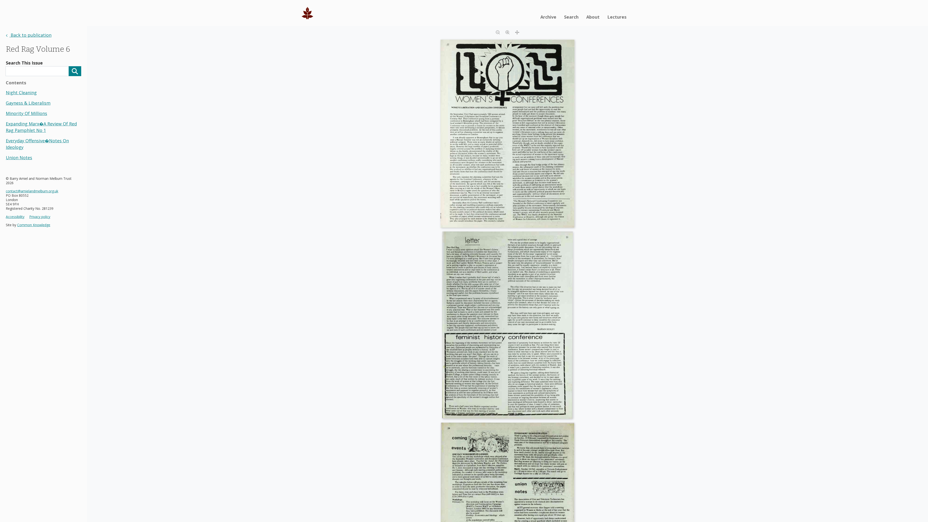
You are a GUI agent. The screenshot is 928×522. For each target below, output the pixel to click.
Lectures (616, 17)
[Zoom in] (507, 32)
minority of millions (26, 113)
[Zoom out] (498, 32)
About (593, 17)
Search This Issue (24, 63)
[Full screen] (517, 32)
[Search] (75, 71)
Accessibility (15, 217)
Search (571, 17)
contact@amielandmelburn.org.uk (32, 191)
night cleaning (21, 92)
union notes (19, 157)
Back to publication (30, 35)
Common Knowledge (33, 225)
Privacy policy (39, 217)
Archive (548, 17)
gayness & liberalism (28, 103)
